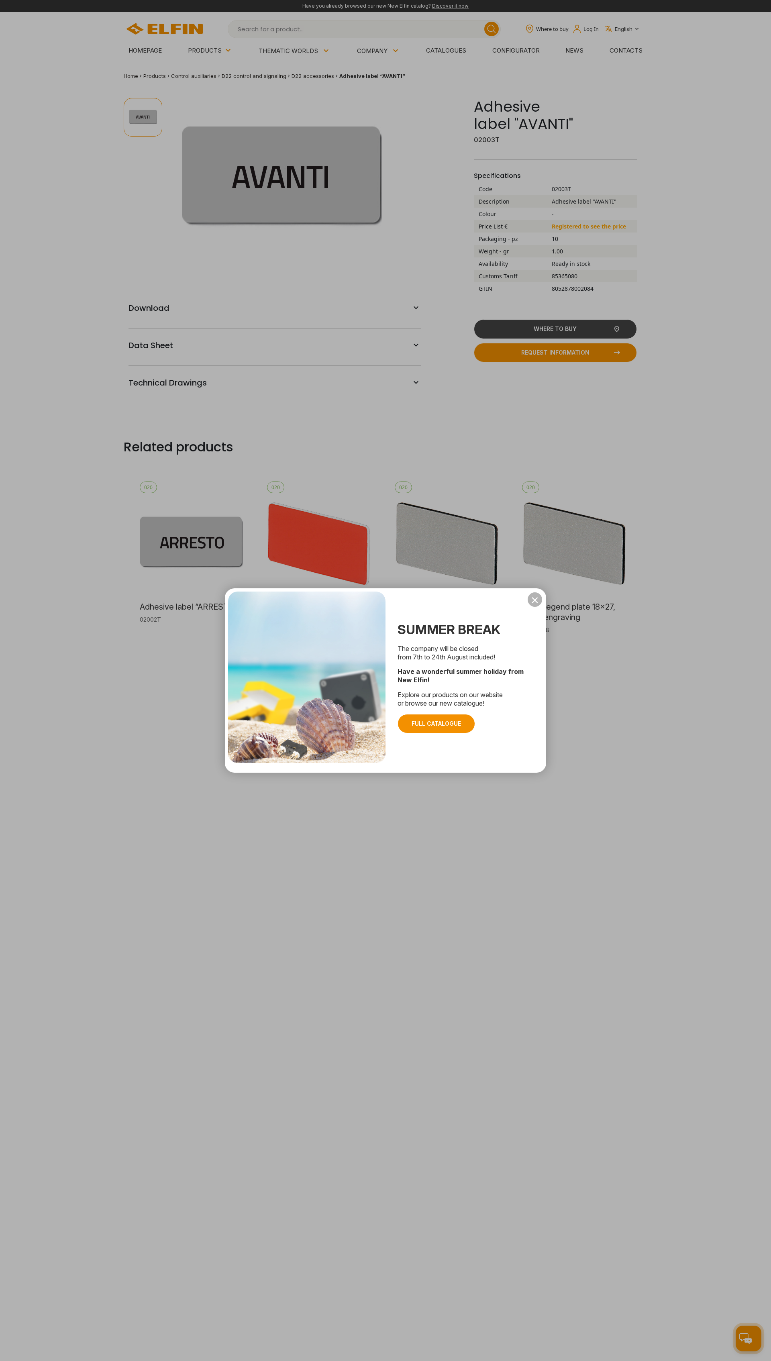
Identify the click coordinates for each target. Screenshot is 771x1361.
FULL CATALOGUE (436, 723)
